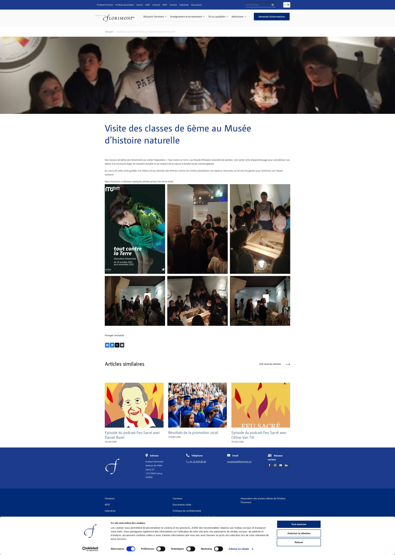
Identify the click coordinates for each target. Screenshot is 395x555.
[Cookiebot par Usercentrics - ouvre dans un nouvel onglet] (90, 549)
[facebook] (269, 465)
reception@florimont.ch (239, 461)
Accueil (109, 31)
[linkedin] (286, 465)
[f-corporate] (112, 459)
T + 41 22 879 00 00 (196, 461)
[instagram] (275, 465)
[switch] (160, 548)
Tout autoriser (298, 524)
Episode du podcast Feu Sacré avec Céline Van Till (259, 435)
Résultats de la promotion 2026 (193, 432)
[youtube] (280, 465)
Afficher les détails (239, 549)
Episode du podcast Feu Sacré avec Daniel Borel (132, 435)
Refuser (299, 542)
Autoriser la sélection (298, 533)
